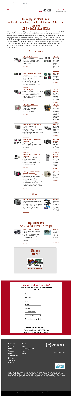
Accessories (13, 356)
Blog (12, 2)
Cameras (11, 344)
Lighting (11, 358)
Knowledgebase (28, 348)
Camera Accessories (35, 268)
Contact (17, 2)
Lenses (11, 346)
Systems (11, 360)
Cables (10, 353)
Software (11, 363)
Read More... (26, 66)
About (8, 2)
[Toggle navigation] (7, 10)
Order (24, 344)
